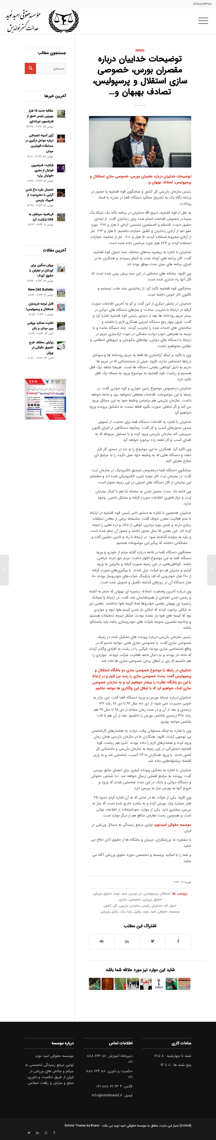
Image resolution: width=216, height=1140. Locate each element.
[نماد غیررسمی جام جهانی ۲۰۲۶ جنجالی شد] (159, 984)
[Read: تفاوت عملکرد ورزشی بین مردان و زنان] (61, 326)
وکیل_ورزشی (109, 911)
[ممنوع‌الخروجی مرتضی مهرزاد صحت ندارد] (95, 984)
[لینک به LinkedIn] (37, 1133)
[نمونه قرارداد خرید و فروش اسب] (211, 570)
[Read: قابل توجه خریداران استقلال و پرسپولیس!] (61, 307)
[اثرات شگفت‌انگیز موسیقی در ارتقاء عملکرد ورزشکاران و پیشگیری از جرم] (171, 984)
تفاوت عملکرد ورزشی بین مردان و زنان (40, 325)
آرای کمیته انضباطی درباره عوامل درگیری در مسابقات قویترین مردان (39, 143)
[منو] (205, 21)
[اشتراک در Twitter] (152, 941)
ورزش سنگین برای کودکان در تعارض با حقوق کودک (41, 270)
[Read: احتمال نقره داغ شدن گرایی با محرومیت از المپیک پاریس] (61, 193)
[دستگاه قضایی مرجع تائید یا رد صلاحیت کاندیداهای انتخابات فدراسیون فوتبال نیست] (107, 984)
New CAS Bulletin (40, 289)
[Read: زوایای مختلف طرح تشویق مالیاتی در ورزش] (61, 345)
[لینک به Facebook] (54, 1133)
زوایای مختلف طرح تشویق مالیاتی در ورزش (41, 348)
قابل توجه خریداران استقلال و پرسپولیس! (39, 306)
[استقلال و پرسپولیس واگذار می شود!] (120, 984)
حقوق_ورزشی (152, 899)
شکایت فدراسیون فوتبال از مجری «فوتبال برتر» (42, 171)
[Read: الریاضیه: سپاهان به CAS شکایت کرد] (61, 217)
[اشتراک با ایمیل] (101, 941)
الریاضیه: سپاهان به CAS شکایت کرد (41, 217)
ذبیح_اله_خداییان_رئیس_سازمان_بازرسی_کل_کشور (140, 905)
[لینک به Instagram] (46, 1133)
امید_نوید (120, 893)
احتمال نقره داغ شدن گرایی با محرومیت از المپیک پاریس (39, 195)
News (140, 50)
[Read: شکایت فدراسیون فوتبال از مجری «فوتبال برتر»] (61, 168)
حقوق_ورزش (102, 893)
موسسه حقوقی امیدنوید (172, 825)
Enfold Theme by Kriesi (82, 1125)
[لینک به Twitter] (29, 1133)
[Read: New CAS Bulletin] (61, 293)
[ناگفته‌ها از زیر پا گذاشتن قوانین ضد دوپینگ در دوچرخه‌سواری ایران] (146, 984)
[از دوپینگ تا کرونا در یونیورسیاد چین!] (184, 984)
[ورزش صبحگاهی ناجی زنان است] (133, 984)
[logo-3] (42, 21)
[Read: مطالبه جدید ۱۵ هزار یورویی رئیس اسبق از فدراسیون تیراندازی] (61, 114)
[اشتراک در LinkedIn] (127, 941)
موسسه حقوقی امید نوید (130, 1125)
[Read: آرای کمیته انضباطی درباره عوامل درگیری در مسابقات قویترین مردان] (61, 138)
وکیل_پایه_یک (130, 911)
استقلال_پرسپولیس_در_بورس (149, 893)
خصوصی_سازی (130, 899)
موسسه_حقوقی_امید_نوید (161, 911)
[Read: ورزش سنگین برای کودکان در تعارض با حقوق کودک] (61, 268)
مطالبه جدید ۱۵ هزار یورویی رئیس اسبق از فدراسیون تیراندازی (40, 116)
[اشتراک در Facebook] (178, 941)
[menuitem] (205, 21)
